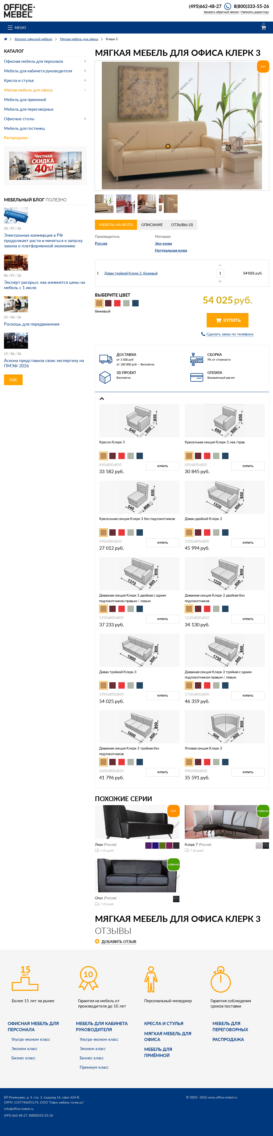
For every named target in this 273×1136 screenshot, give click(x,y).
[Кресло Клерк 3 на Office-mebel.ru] (139, 420)
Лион (99, 844)
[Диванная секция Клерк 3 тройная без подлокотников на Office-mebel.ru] (139, 726)
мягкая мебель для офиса (167, 1036)
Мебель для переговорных (28, 109)
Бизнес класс (23, 1057)
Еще (13, 379)
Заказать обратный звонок (221, 12)
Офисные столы (19, 118)
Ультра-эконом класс (30, 1039)
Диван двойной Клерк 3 (203, 518)
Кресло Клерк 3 (112, 442)
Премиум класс (94, 1067)
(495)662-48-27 (205, 6)
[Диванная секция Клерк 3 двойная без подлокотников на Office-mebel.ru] (225, 573)
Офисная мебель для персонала (33, 61)
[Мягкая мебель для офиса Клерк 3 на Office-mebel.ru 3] (147, 203)
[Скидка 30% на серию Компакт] (45, 165)
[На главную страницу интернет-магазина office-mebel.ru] (19, 10)
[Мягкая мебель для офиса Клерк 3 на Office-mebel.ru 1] (104, 203)
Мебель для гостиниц (24, 128)
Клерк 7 (191, 844)
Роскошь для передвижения (31, 324)
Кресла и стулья (19, 80)
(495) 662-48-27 (15, 1115)
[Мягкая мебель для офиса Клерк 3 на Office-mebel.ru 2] (125, 203)
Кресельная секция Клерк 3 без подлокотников (137, 518)
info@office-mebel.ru (19, 1108)
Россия (101, 243)
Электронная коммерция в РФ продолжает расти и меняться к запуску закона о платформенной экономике (43, 240)
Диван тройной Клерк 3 (117, 671)
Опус (99, 898)
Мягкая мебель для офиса (28, 90)
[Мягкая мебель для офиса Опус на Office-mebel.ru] (137, 874)
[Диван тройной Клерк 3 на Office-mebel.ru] (139, 649)
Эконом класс (24, 1048)
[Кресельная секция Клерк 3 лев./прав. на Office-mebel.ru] (225, 420)
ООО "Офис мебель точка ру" (62, 1102)
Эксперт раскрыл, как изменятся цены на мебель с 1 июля (44, 284)
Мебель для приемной (25, 99)
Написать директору (255, 12)
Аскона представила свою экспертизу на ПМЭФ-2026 (44, 363)
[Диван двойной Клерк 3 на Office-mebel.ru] (225, 496)
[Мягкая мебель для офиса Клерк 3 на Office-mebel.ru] (182, 125)
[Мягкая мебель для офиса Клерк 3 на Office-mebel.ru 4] (168, 203)
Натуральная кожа (171, 250)
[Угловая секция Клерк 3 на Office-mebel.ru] (225, 726)
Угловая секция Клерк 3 (203, 748)
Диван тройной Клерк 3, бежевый (131, 273)
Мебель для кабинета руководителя (38, 70)
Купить (231, 320)
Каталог (14, 51)
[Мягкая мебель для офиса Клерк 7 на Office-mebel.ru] (227, 821)
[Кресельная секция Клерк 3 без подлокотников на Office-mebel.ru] (139, 496)
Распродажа (16, 137)
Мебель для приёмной (158, 1052)
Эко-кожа (163, 243)
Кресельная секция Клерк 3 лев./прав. (215, 442)
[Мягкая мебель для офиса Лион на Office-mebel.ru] (137, 821)
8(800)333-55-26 (251, 6)
